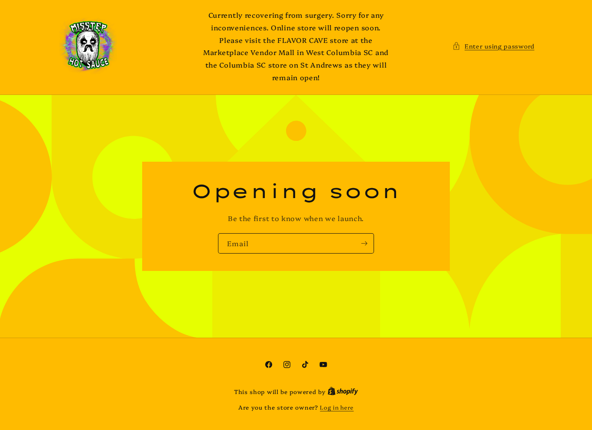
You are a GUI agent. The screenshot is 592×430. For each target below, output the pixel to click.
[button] (493, 46)
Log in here (337, 407)
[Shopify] (343, 391)
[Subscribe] (364, 243)
